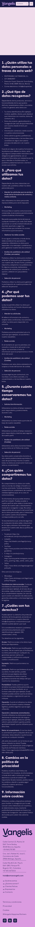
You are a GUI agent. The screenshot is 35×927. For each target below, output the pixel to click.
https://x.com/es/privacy (15, 553)
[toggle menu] (31, 4)
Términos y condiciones (12, 902)
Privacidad (7, 906)
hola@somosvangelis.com (13, 876)
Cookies (6, 910)
